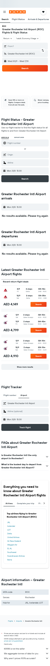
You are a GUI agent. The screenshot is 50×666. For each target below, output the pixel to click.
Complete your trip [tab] (25, 503)
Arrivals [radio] (5, 137)
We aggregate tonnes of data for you (21, 653)
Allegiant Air (12, 545)
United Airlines (13, 537)
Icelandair (11, 526)
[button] (4, 12)
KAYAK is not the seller (14, 648)
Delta (9, 533)
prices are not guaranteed (13, 641)
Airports (19, 621)
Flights (10, 621)
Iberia (9, 559)
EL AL (9, 548)
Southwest (11, 552)
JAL (8, 522)
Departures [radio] (19, 137)
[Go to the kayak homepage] (17, 11)
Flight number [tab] (9, 395)
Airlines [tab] (9, 503)
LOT (9, 530)
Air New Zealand (14, 541)
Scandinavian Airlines (16, 556)
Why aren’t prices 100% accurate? (20, 658)
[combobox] (27, 154)
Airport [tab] (24, 395)
